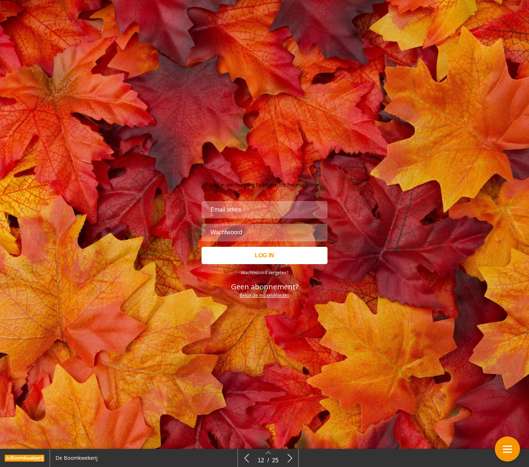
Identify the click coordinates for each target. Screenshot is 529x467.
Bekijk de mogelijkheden (264, 295)
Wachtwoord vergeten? (264, 273)
